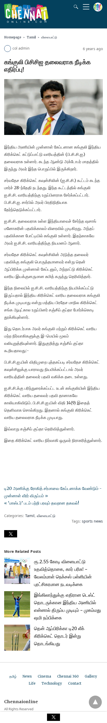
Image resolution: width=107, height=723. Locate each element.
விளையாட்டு (49, 37)
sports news (92, 521)
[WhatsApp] (25, 455)
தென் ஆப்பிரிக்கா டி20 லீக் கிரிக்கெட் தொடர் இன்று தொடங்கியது (59, 636)
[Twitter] (16, 455)
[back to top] (95, 702)
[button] (10, 533)
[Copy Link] (33, 455)
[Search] (74, 6)
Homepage (12, 37)
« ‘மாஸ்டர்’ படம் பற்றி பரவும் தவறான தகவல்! (41, 503)
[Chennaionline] (26, 21)
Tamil (31, 37)
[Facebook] (8, 455)
